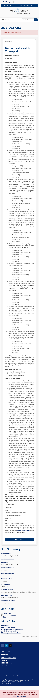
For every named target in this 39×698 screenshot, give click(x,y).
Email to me (7, 613)
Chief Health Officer (8, 627)
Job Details (8, 41)
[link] (19, 11)
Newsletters (30, 673)
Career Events (5, 676)
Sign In (6, 5)
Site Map (4, 673)
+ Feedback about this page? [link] (29, 636)
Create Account (25, 5)
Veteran (4, 660)
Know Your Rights (23, 530)
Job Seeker (5, 651)
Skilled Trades (6, 663)
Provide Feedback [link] (9, 615)
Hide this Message (19, 696)
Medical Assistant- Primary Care (12, 629)
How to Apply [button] (19, 539)
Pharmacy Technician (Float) (11, 633)
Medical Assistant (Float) (9, 631)
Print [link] (4, 617)
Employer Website (7, 559)
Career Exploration (8, 657)
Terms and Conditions (16, 673)
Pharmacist (5, 625)
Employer (5, 654)
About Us (4, 666)
